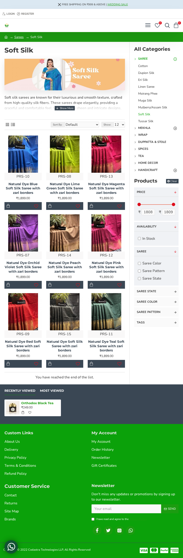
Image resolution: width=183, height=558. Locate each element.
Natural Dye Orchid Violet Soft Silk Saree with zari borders (23, 267)
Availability (146, 227)
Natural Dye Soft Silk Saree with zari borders (65, 345)
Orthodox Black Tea (37, 403)
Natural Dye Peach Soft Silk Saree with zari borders (65, 267)
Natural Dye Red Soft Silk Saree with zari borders (23, 345)
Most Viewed (52, 391)
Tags (141, 323)
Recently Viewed (19, 391)
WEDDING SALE (117, 4)
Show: (107, 124)
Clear (173, 181)
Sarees (19, 37)
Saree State (146, 291)
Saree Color (147, 302)
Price (141, 192)
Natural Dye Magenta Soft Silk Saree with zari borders (106, 188)
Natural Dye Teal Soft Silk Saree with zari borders (106, 345)
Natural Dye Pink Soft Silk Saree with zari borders (106, 267)
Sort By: (57, 124)
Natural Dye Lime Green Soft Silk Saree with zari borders (64, 188)
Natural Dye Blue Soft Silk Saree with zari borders (23, 188)
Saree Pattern (148, 312)
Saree (141, 252)
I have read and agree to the (121, 519)
